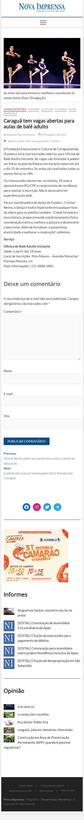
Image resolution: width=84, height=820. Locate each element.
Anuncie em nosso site (20, 790)
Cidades (33, 109)
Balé (28, 141)
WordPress (65, 799)
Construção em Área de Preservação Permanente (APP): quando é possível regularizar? (37, 742)
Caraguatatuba (15, 109)
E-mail (8, 394)
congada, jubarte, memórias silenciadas (45, 730)
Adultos (12, 141)
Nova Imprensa (14, 799)
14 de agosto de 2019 (53, 134)
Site (6, 416)
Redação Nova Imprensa (20, 134)
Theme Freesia (48, 799)
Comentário (13, 311)
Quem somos (26, 785)
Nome (8, 371)
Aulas (21, 141)
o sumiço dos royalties (33, 714)
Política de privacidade (52, 785)
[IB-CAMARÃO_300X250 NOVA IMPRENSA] (36, 531)
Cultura (47, 109)
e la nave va (26, 706)
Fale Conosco (68, 790)
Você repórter (46, 790)
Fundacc (55, 141)
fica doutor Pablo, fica (33, 722)
